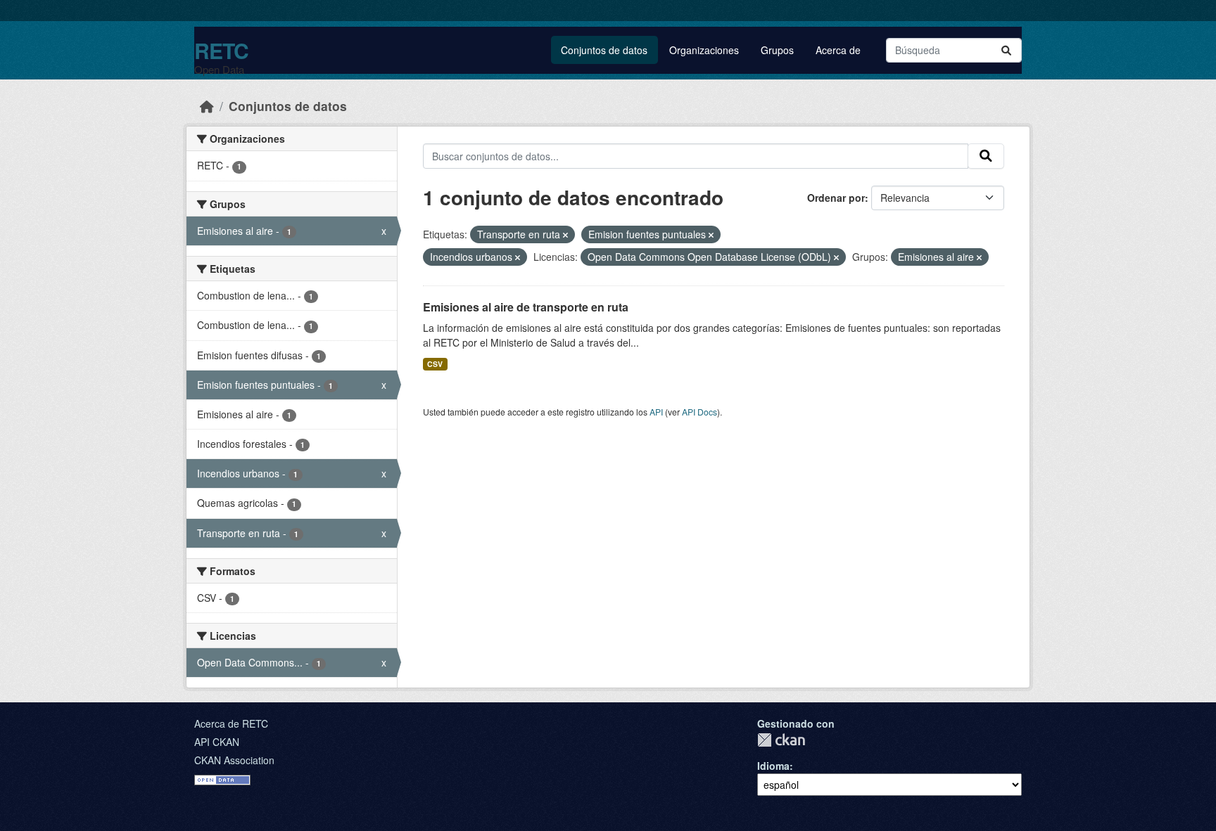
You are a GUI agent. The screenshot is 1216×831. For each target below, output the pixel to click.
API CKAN (216, 742)
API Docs (699, 412)
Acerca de (838, 50)
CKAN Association (234, 760)
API (656, 412)
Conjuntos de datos (604, 50)
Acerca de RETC (231, 723)
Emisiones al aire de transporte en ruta (525, 307)
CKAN (781, 740)
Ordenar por (836, 198)
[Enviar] (1006, 50)
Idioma (773, 766)
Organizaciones (704, 50)
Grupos (777, 50)
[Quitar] (565, 234)
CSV (435, 364)
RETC (221, 50)
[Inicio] (207, 106)
